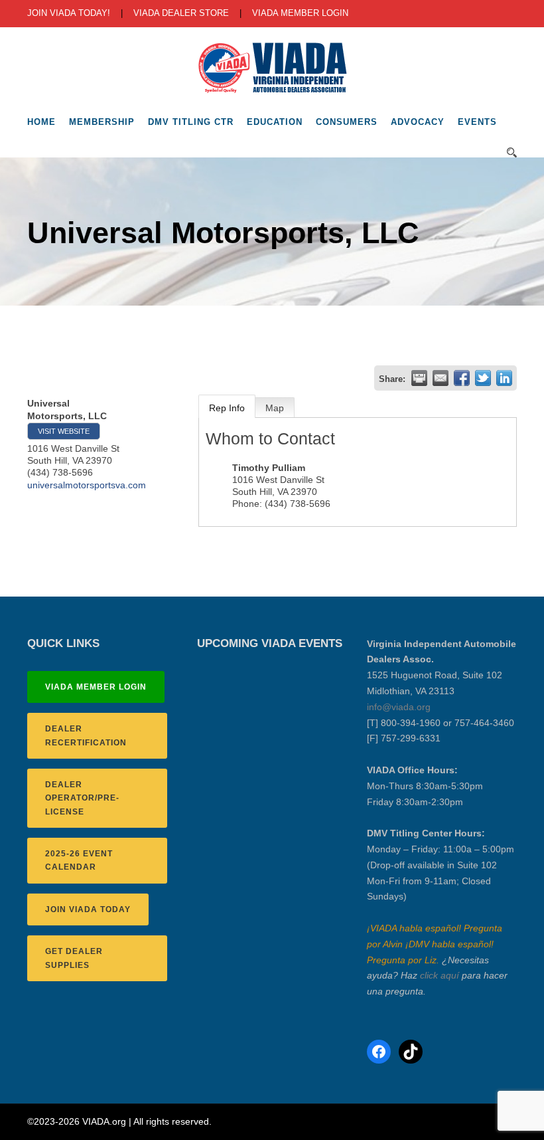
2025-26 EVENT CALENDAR (79, 860)
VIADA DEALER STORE (181, 13)
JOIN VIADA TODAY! (68, 13)
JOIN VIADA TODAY (88, 909)
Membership (102, 122)
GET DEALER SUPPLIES (74, 958)
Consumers (346, 122)
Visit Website (64, 431)
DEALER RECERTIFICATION (86, 735)
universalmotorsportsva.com (86, 485)
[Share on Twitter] (483, 378)
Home (41, 122)
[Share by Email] (440, 378)
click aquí (439, 975)
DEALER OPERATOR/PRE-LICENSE (82, 798)
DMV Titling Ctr (191, 122)
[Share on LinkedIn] (504, 378)
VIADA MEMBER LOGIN (300, 13)
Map (274, 408)
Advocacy (417, 122)
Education (275, 122)
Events (477, 122)
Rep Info (227, 408)
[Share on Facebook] (462, 378)
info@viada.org (399, 707)
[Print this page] (419, 378)
